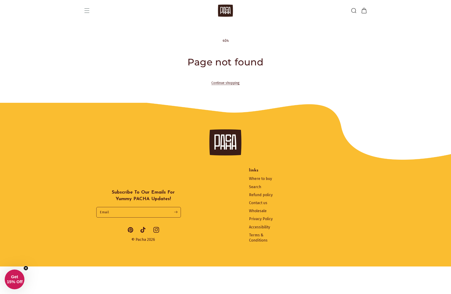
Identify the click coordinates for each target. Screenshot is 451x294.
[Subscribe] (176, 212)
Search (255, 187)
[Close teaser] (25, 268)
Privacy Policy (261, 219)
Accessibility (259, 227)
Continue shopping (225, 83)
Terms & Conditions (258, 237)
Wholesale (258, 211)
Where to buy (260, 178)
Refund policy (261, 195)
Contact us (258, 203)
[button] (87, 10)
